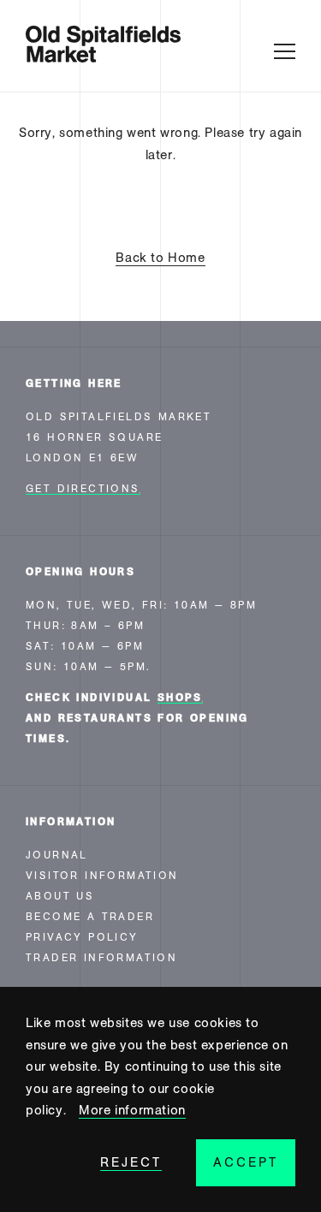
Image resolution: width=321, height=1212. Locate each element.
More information (132, 1110)
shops (180, 698)
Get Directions (83, 489)
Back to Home (160, 257)
